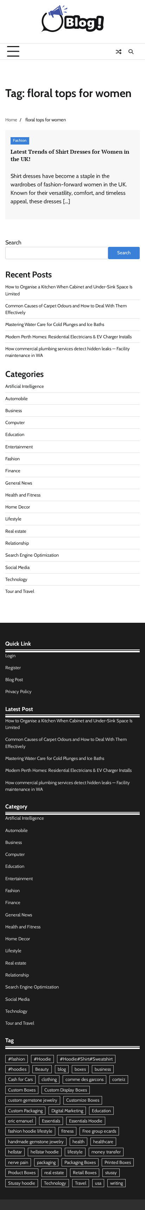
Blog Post (14, 679)
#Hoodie (42, 1059)
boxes (80, 1069)
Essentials (51, 1120)
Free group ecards (99, 1131)
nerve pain (18, 1162)
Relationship (17, 543)
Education (14, 434)
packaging (46, 1162)
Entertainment (19, 446)
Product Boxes (22, 1172)
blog (62, 1069)
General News (18, 483)
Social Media (17, 567)
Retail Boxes (84, 1172)
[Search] (131, 51)
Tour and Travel (19, 591)
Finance (12, 470)
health (78, 1141)
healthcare (103, 1141)
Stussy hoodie (21, 1183)
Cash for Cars (20, 1079)
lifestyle (75, 1151)
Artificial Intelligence (24, 386)
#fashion (16, 1059)
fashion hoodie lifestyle (30, 1131)
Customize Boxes (82, 1100)
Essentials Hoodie (85, 1120)
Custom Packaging (25, 1110)
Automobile (16, 398)
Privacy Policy (18, 691)
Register (13, 667)
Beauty (42, 1069)
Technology (16, 579)
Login (10, 655)
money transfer (106, 1151)
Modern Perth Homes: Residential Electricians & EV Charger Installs (68, 336)
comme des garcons (84, 1079)
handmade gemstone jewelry (36, 1141)
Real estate (15, 531)
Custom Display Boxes (65, 1090)
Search (13, 242)
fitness (67, 1131)
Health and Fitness (22, 495)
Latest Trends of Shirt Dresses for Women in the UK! (70, 155)
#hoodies (17, 1069)
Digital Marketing (67, 1110)
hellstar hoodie (45, 1151)
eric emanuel (20, 1120)
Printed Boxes (118, 1162)
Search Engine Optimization (32, 555)
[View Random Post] (118, 51)
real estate (54, 1172)
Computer (15, 422)
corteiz (118, 1079)
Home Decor (17, 507)
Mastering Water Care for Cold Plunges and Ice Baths (54, 324)
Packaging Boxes (80, 1162)
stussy (111, 1172)
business (103, 1069)
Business (13, 410)
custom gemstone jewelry (32, 1100)
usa (98, 1183)
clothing (49, 1079)
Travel (80, 1183)
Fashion (20, 140)
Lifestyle (13, 518)
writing (116, 1183)
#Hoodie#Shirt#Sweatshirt (86, 1059)
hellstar (15, 1151)
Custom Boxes (22, 1090)
